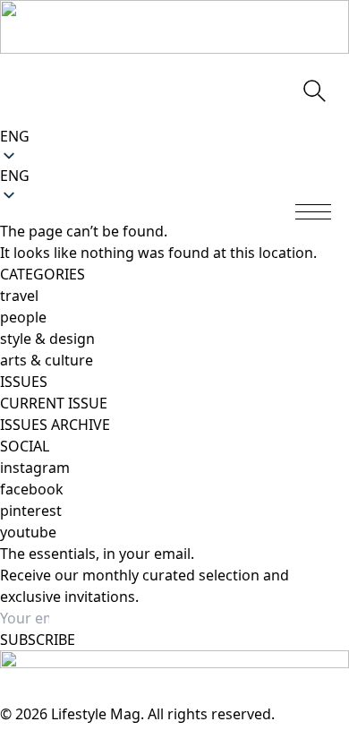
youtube (28, 532)
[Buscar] (313, 89)
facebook (32, 489)
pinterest (31, 510)
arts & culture (46, 360)
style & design (47, 338)
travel (19, 295)
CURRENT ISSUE (53, 403)
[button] (174, 175)
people (23, 317)
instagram (35, 467)
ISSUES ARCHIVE (55, 424)
